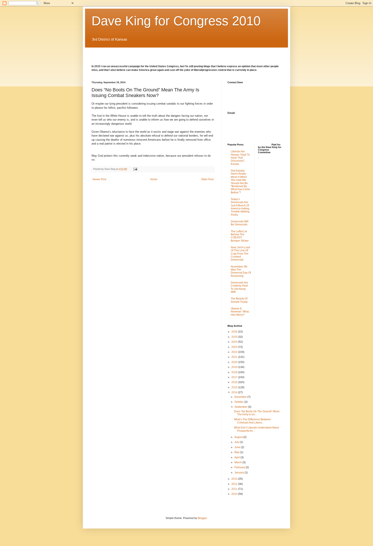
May (237, 452)
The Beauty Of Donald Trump (239, 300)
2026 (234, 331)
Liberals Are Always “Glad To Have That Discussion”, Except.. (240, 158)
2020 (234, 362)
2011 (234, 488)
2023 (234, 347)
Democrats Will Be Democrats (239, 223)
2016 (234, 382)
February (240, 467)
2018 (234, 372)
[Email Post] (135, 169)
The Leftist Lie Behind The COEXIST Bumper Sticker (240, 236)
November (240, 396)
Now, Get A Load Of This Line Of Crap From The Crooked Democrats (240, 253)
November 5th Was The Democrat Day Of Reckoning (241, 271)
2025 (234, 336)
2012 (234, 484)
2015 (234, 387)
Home (153, 179)
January (239, 472)
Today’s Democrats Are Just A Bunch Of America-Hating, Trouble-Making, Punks (240, 207)
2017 (234, 377)
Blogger (202, 518)
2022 (234, 351)
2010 (234, 493)
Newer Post (99, 179)
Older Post (207, 179)
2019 (234, 367)
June (237, 447)
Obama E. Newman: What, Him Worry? (240, 311)
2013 (234, 478)
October (239, 401)
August (238, 437)
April (237, 457)
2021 (234, 356)
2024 (234, 341)
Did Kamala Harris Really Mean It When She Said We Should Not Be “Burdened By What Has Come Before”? (240, 181)
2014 (234, 392)
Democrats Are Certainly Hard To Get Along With (239, 287)
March (238, 462)
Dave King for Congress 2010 (176, 21)
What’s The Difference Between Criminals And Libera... (252, 421)
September (241, 406)
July (237, 442)
